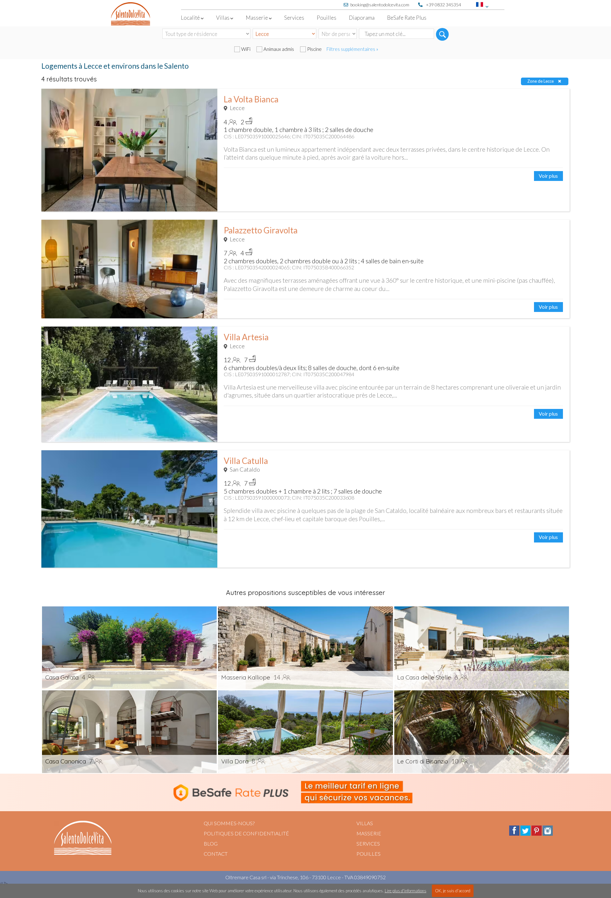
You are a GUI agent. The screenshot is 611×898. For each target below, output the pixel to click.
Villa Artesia (246, 337)
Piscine (314, 49)
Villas (364, 823)
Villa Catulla (246, 461)
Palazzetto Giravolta (261, 230)
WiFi (245, 49)
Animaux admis (278, 49)
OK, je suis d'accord (452, 890)
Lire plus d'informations (405, 890)
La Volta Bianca (251, 99)
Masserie (368, 833)
